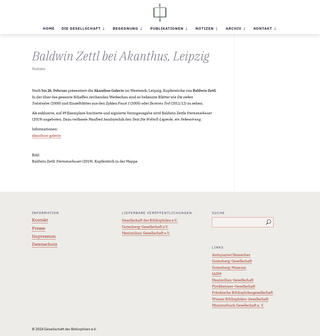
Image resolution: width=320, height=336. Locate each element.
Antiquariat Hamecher (231, 254)
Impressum (44, 236)
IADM (216, 274)
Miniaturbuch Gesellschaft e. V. (238, 305)
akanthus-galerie (46, 135)
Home (48, 29)
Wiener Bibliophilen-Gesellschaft (240, 299)
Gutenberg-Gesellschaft (232, 261)
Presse (38, 228)
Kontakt (40, 220)
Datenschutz (44, 244)
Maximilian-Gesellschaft (233, 280)
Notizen (38, 68)
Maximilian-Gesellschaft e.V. (146, 233)
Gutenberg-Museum (229, 267)
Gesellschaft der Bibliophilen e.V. (150, 220)
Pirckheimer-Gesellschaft (233, 286)
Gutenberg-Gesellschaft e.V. (145, 226)
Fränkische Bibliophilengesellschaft (242, 292)
